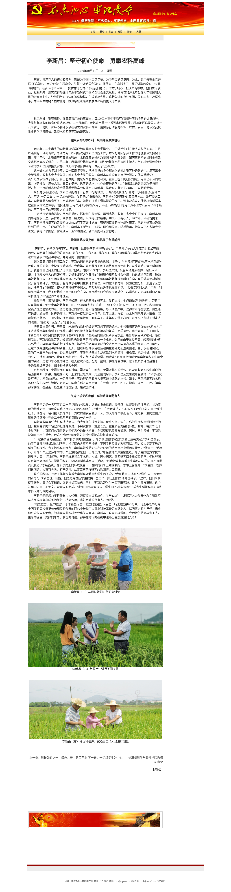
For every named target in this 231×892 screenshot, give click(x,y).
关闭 (157, 769)
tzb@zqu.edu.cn (149, 881)
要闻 (102, 32)
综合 (111, 32)
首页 (92, 32)
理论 (120, 32)
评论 (129, 32)
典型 (138, 32)
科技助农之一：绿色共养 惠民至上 (64, 757)
